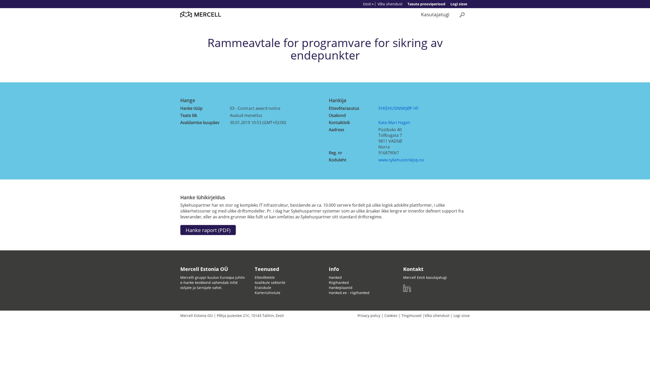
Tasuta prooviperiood (426, 4)
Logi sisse (458, 4)
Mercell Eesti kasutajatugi (425, 277)
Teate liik (188, 115)
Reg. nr (335, 153)
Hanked (335, 277)
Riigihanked (339, 282)
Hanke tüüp (191, 108)
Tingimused (411, 315)
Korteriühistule (267, 292)
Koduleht (337, 160)
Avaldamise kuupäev (199, 122)
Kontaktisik (339, 122)
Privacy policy (369, 315)
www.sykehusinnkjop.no (401, 160)
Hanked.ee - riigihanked (349, 292)
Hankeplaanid (340, 287)
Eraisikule (263, 287)
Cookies (390, 315)
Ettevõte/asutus (344, 108)
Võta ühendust (390, 4)
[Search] (462, 14)
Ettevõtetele (265, 277)
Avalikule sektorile (270, 282)
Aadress (336, 129)
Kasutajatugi (435, 14)
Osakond (337, 115)
